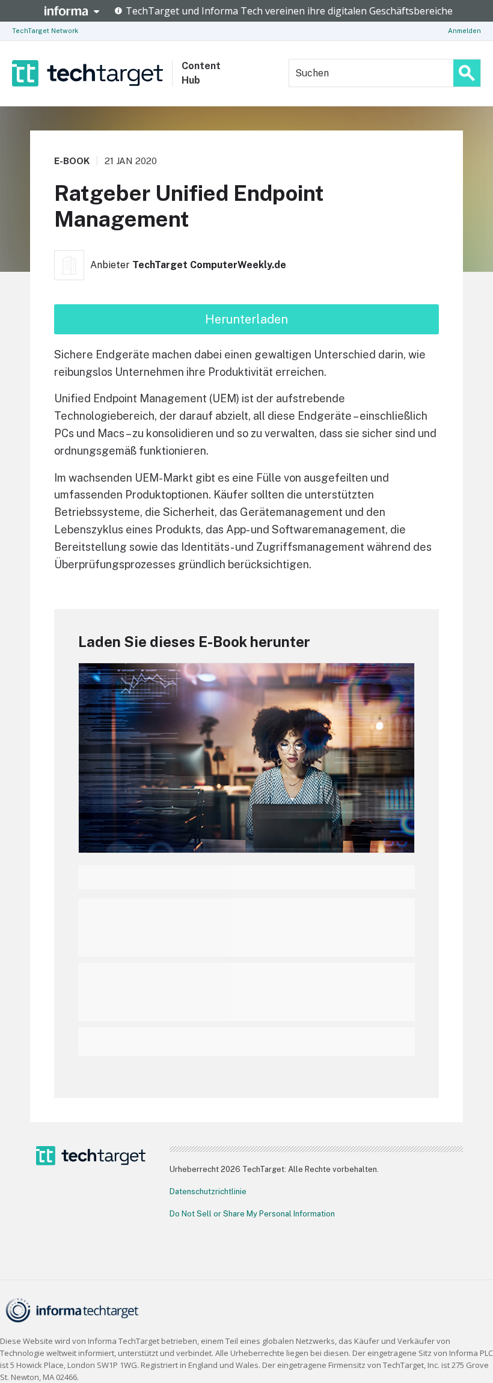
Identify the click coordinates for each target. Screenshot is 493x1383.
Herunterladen (246, 319)
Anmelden (464, 30)
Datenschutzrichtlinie (208, 1191)
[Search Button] (466, 73)
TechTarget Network (45, 30)
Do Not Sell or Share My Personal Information (252, 1213)
